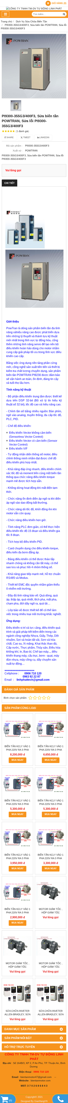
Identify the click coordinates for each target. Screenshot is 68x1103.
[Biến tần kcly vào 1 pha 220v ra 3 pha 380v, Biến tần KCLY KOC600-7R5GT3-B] (50, 729)
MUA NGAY (18, 760)
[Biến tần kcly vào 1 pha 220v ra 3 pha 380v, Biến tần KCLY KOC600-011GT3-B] (17, 729)
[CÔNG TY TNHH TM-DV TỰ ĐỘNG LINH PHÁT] (34, 8)
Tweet (26, 137)
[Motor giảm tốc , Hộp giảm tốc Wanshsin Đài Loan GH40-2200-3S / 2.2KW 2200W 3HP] (50, 892)
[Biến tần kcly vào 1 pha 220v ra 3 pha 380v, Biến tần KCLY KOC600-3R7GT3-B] (50, 783)
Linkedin (44, 137)
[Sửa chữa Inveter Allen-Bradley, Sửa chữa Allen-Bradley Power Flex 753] (50, 993)
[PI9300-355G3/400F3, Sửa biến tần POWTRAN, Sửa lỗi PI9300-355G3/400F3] (34, 66)
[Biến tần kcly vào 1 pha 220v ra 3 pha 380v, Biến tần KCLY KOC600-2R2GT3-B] (17, 837)
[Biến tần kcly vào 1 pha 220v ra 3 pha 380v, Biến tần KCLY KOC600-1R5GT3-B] (50, 837)
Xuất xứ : (18, 150)
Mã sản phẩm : (14, 145)
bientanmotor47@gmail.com (36, 1077)
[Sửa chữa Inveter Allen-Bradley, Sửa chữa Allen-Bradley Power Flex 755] (17, 993)
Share (10, 137)
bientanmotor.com (41, 1080)
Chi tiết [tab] (9, 183)
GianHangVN (40, 1101)
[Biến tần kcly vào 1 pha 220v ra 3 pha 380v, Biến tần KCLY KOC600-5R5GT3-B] (17, 783)
